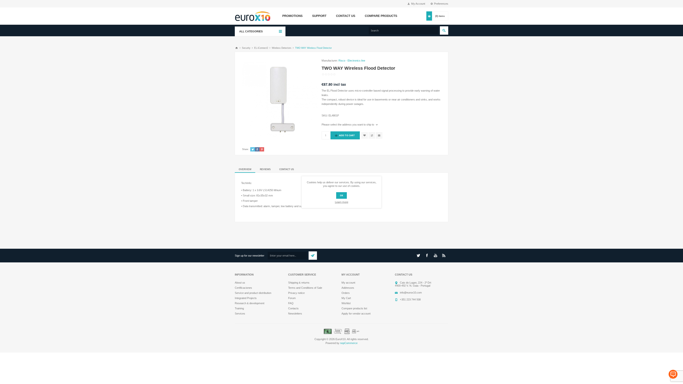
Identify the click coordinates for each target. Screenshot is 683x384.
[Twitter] (418, 255)
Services (240, 313)
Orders (346, 292)
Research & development (249, 303)
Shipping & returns (298, 282)
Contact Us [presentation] (286, 169)
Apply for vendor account (356, 313)
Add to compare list (372, 135)
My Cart (346, 298)
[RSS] (444, 255)
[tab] (245, 169)
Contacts (293, 308)
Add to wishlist (364, 135)
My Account (418, 3)
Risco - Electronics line (351, 60)
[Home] (236, 48)
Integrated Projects (246, 298)
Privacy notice (296, 292)
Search (444, 30)
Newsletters (295, 313)
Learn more (341, 202)
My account (348, 282)
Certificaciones (243, 287)
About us (240, 282)
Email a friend (379, 135)
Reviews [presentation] (265, 169)
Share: (245, 149)
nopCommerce (349, 343)
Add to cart (347, 135)
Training (239, 308)
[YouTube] (435, 255)
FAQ (290, 303)
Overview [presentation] (245, 169)
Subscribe (313, 255)
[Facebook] (427, 255)
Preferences (441, 3)
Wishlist (346, 303)
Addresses (348, 287)
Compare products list (354, 308)
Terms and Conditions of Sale (305, 287)
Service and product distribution (253, 292)
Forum (292, 298)
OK (341, 195)
